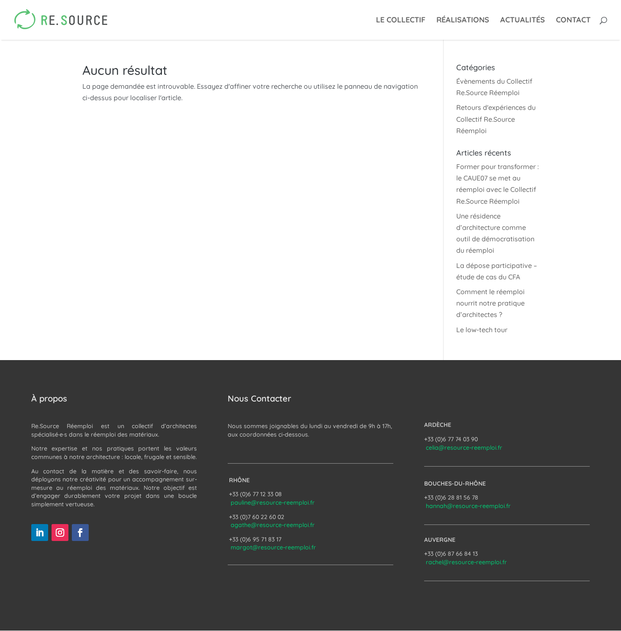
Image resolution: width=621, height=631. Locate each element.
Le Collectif (400, 21)
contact (573, 21)
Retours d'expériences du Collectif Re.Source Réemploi (496, 118)
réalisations (462, 21)
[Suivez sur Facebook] (80, 532)
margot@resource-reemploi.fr (273, 547)
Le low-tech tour (481, 329)
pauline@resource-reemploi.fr (273, 502)
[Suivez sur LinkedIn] (39, 532)
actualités (522, 21)
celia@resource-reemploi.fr (464, 447)
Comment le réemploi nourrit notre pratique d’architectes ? (490, 303)
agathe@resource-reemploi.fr (273, 525)
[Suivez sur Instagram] (60, 532)
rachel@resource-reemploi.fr (466, 562)
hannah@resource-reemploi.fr (468, 506)
